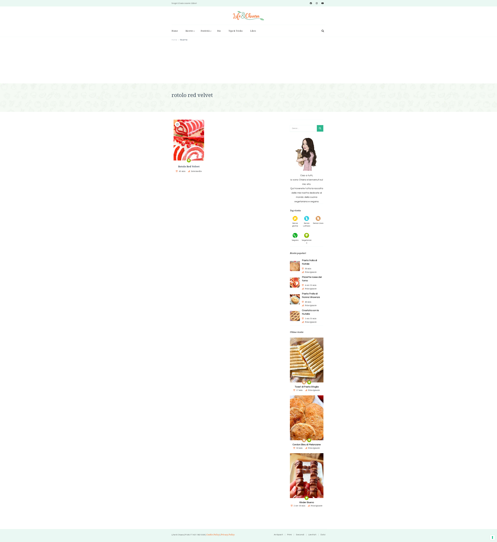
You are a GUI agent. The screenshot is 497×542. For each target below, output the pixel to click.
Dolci (323, 535)
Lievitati (312, 535)
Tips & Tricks (236, 30)
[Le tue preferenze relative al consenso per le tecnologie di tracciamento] (492, 537)
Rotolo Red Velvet (189, 166)
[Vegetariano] (189, 160)
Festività (205, 30)
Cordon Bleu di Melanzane (307, 444)
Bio (219, 30)
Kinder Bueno (306, 502)
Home (175, 30)
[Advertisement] (248, 62)
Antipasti (278, 535)
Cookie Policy (213, 534)
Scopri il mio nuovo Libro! (184, 3)
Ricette (189, 30)
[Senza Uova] (304, 382)
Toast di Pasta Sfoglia (307, 387)
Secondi (300, 535)
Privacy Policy (228, 534)
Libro (253, 30)
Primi (289, 535)
